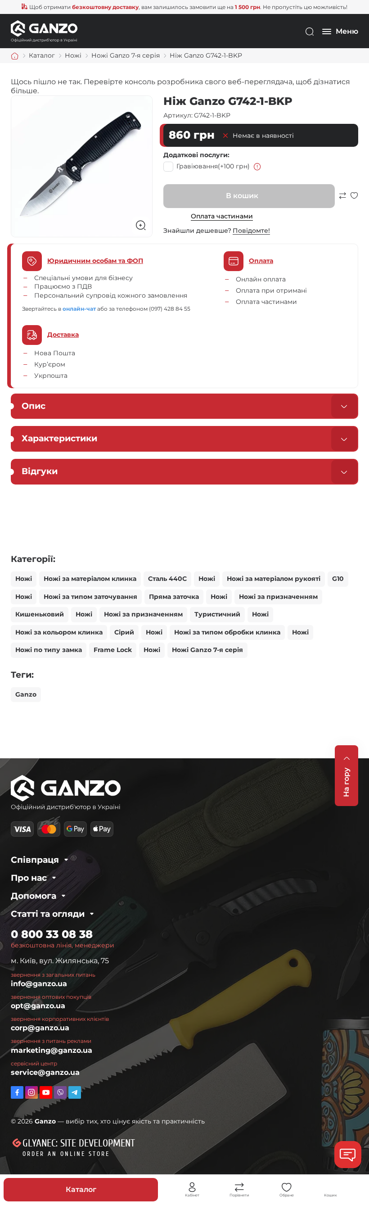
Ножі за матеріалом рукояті (273, 579)
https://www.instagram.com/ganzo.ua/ (31, 1092)
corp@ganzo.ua (40, 1028)
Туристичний (217, 614)
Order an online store (66, 1154)
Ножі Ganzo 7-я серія (207, 650)
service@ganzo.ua (45, 1072)
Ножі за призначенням (278, 597)
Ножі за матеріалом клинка (90, 579)
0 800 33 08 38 (52, 934)
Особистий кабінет (192, 1187)
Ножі (23, 579)
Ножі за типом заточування (90, 597)
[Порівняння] (239, 1187)
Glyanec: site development (78, 1143)
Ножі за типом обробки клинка (227, 632)
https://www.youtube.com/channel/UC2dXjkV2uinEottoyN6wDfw (46, 1092)
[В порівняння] (342, 199)
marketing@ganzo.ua (51, 1050)
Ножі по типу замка (48, 650)
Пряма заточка (174, 597)
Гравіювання (213, 166)
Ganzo (25, 694)
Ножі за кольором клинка (59, 632)
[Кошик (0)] (330, 1187)
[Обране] (286, 1187)
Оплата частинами (222, 216)
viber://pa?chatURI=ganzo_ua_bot (60, 1092)
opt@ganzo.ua (38, 1005)
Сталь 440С (167, 579)
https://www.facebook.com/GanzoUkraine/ (17, 1092)
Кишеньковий (39, 614)
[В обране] (354, 199)
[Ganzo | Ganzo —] (44, 31)
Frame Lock (113, 650)
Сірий (124, 632)
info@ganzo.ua (39, 983)
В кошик (242, 195)
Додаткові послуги (195, 155)
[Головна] (15, 56)
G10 (338, 579)
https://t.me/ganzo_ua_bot (74, 1092)
